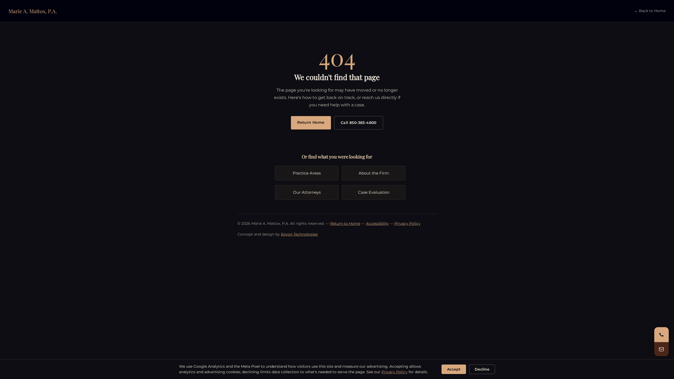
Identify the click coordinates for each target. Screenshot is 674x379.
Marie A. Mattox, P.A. (32, 10)
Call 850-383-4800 (358, 122)
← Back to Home (650, 10)
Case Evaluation (373, 192)
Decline (482, 369)
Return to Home (345, 223)
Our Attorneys (307, 192)
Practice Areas (307, 173)
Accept (453, 369)
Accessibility (377, 223)
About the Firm (374, 173)
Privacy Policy (407, 223)
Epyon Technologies (299, 234)
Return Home (311, 122)
